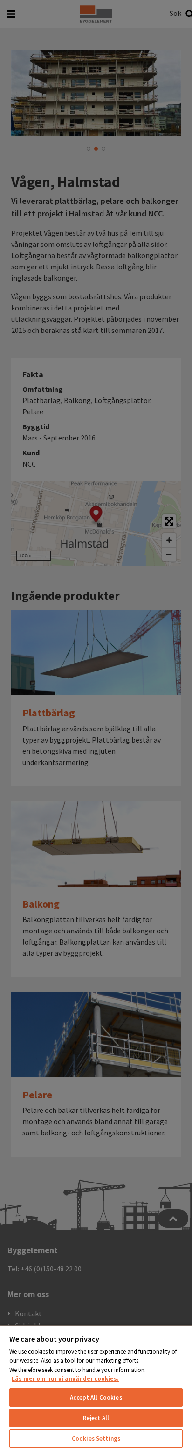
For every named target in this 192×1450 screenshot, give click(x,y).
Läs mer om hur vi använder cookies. (65, 1379)
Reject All (96, 1418)
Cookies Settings (96, 1439)
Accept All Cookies (96, 1397)
